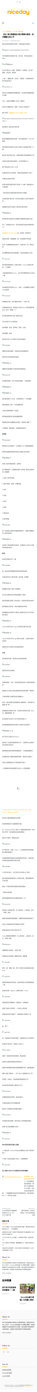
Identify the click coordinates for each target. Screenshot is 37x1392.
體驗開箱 (20, 31)
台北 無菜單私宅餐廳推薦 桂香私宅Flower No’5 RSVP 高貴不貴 (9, 1213)
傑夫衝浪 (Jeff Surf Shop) (9, 233)
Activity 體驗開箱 (7, 31)
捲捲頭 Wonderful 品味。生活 (18, 113)
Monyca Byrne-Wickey (20, 809)
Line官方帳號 (6, 1376)
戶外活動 (14, 31)
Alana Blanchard (7, 809)
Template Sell (28, 1386)
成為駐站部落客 (6, 1370)
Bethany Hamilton (12, 812)
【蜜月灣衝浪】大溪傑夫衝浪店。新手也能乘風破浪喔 (28, 1213)
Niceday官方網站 (7, 1373)
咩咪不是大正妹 (15, 40)
